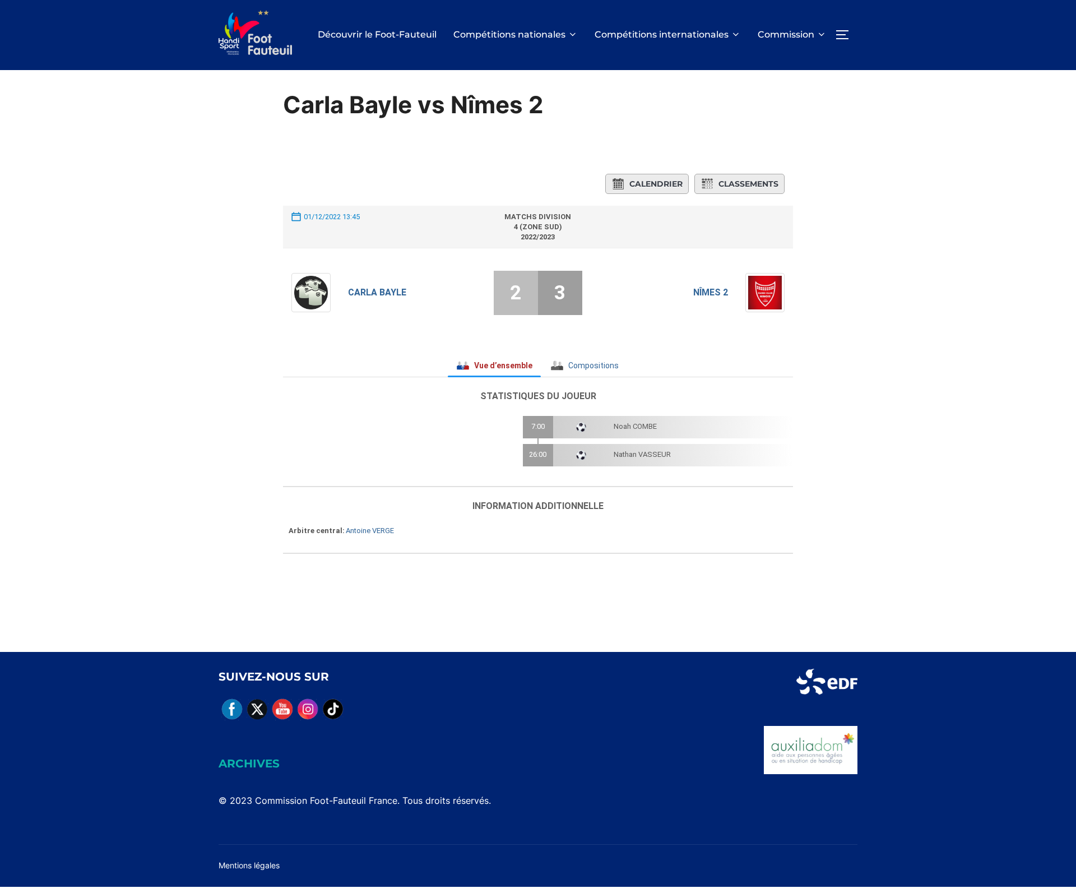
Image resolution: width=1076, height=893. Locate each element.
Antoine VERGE (370, 530)
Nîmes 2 (710, 292)
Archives (249, 763)
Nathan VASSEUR (642, 454)
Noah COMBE (635, 426)
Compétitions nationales (509, 34)
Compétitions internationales (662, 34)
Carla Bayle (377, 292)
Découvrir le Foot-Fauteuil (377, 34)
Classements (748, 184)
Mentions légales (249, 865)
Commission (786, 34)
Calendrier (656, 184)
